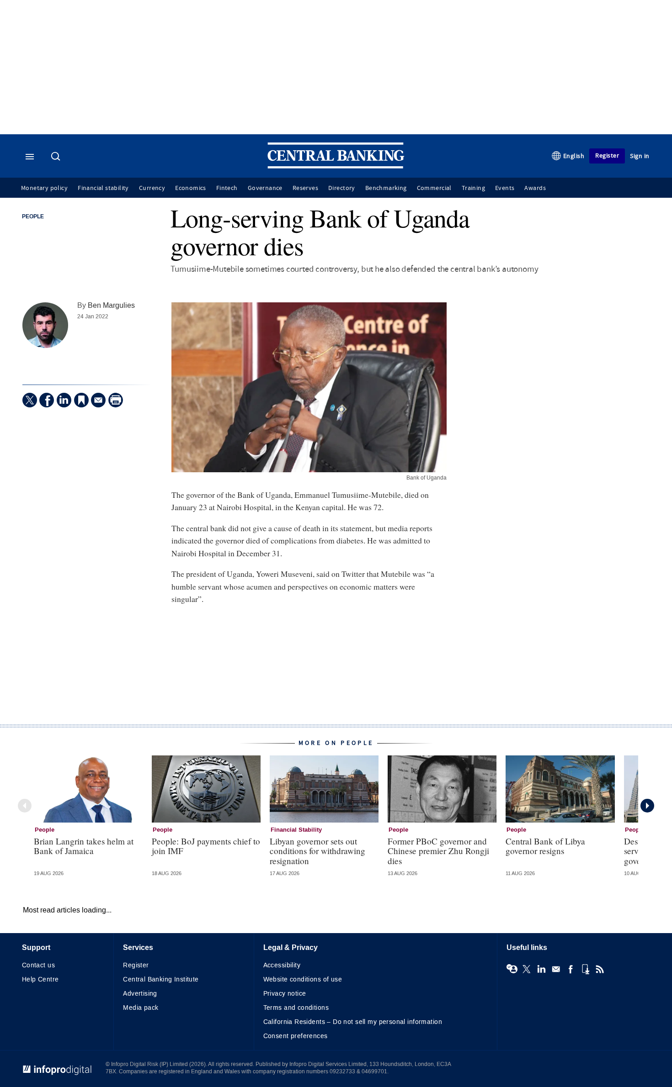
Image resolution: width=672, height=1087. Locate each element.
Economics (190, 188)
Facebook (570, 969)
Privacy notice (284, 993)
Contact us (38, 965)
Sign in (640, 156)
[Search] (56, 157)
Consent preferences (295, 1036)
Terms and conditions (296, 1007)
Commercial (434, 188)
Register (607, 155)
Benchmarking (386, 188)
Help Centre (40, 979)
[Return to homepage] (336, 166)
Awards (534, 188)
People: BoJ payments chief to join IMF (206, 845)
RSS (599, 969)
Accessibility (281, 965)
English (574, 156)
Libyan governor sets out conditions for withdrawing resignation (317, 850)
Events (504, 188)
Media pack (140, 1007)
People (33, 217)
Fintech (227, 188)
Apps (585, 969)
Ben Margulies (111, 305)
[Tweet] (29, 400)
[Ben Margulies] (45, 325)
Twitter (526, 969)
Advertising (140, 993)
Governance (265, 188)
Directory (341, 188)
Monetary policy (44, 188)
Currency (152, 188)
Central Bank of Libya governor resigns (545, 845)
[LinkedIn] (64, 400)
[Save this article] (81, 400)
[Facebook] (46, 400)
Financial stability (103, 188)
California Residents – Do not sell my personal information (352, 1022)
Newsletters (555, 969)
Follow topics (512, 969)
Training (473, 188)
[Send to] (98, 400)
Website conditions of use (302, 979)
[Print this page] (115, 400)
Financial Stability (296, 830)
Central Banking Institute (161, 979)
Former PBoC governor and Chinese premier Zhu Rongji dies (438, 850)
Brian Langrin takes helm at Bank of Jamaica (83, 845)
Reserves (305, 188)
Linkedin (541, 969)
